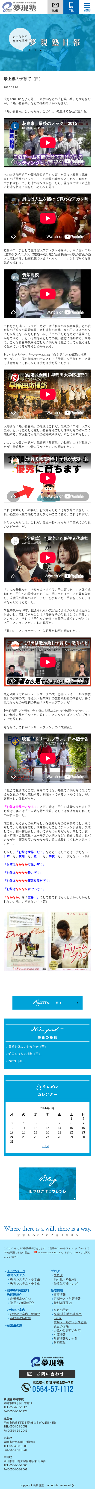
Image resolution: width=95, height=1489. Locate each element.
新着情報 (60, 1294)
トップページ (16, 1271)
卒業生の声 (14, 1325)
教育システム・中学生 (25, 1283)
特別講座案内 (63, 1302)
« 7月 (45, 1146)
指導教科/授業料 (18, 1290)
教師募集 (60, 1342)
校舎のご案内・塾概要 (25, 1314)
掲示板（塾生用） (66, 1279)
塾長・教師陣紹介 (22, 1302)
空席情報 (60, 1334)
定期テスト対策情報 (67, 1298)
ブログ (58, 1275)
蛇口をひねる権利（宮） (25, 1053)
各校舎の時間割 (20, 1318)
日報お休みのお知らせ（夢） (28, 1046)
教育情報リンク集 (66, 1338)
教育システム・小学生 (25, 1279)
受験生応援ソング (66, 1283)
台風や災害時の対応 (67, 1330)
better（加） (17, 1061)
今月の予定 (61, 1310)
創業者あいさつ (20, 1298)
